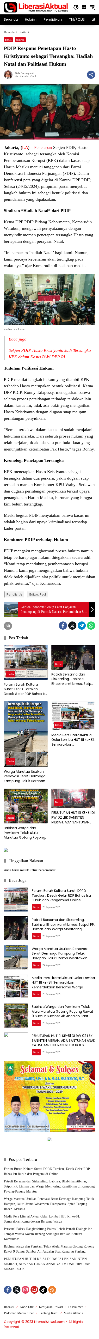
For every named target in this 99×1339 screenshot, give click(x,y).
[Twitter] (72, 625)
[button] (76, 7)
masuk (24, 870)
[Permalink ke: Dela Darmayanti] (9, 74)
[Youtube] (34, 1290)
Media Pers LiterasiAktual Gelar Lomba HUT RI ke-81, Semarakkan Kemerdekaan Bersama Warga (72, 740)
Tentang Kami (48, 1313)
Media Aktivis (73, 1313)
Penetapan (43, 147)
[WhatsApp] (91, 625)
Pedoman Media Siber (19, 1313)
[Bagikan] (91, 75)
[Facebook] (63, 625)
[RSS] (52, 1290)
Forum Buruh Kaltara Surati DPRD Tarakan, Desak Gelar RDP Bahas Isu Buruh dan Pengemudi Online (26, 689)
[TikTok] (43, 1290)
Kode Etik (27, 1307)
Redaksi (9, 1307)
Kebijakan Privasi (51, 1307)
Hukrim (20, 39)
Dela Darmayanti (24, 73)
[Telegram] (82, 625)
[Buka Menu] (84, 7)
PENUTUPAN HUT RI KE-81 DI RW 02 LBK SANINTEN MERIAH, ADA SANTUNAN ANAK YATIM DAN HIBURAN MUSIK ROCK (73, 817)
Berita (8, 39)
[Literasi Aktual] (36, 7)
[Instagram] (25, 1290)
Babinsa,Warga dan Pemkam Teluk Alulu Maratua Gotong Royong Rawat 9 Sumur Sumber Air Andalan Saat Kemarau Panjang (26, 833)
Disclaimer (75, 1307)
